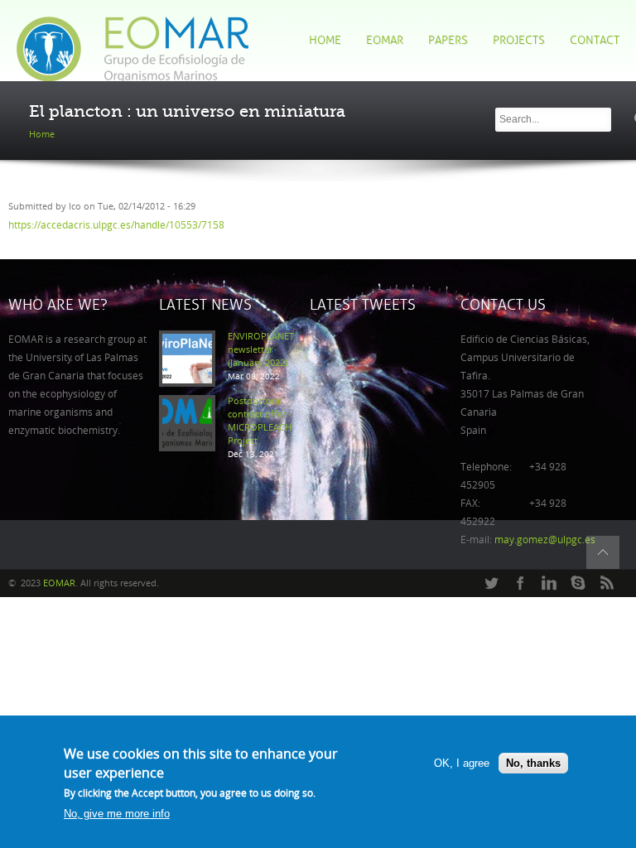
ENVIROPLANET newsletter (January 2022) (261, 350)
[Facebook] (520, 583)
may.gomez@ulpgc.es (544, 540)
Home (325, 40)
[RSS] (607, 583)
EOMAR (384, 40)
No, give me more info (117, 813)
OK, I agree (461, 763)
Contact (594, 40)
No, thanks (533, 763)
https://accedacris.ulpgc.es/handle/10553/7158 (116, 225)
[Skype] (578, 583)
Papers (448, 40)
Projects (519, 40)
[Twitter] (491, 583)
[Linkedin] (549, 583)
